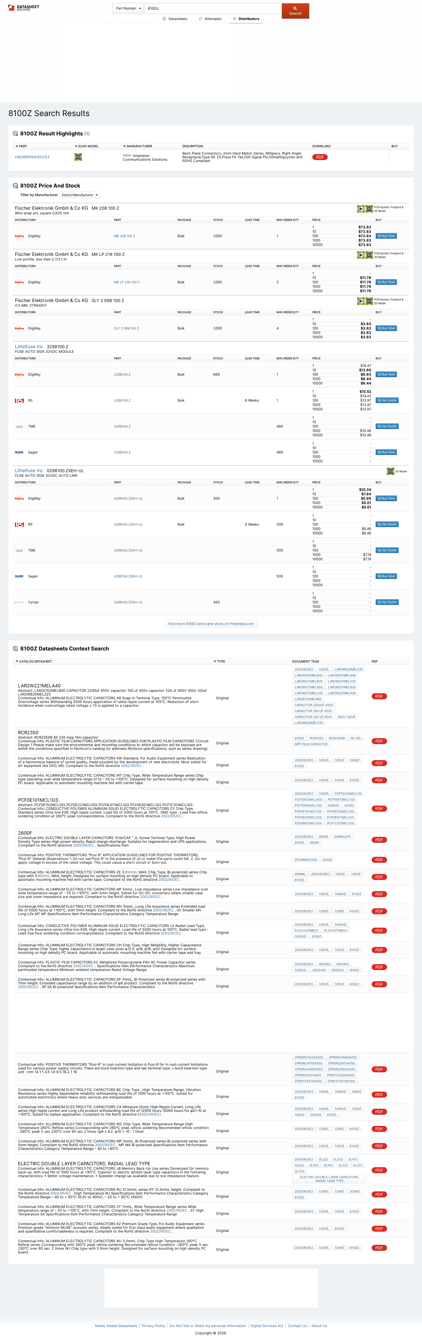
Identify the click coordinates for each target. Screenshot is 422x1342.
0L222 (323, 1159)
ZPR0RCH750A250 (308, 1063)
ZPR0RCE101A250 (308, 1075)
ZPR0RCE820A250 (341, 1069)
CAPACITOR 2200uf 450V (314, 705)
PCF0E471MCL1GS (340, 817)
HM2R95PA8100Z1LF (32, 157)
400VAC (325, 964)
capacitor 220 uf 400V (313, 717)
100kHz (333, 805)
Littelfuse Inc (30, 346)
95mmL (131, 872)
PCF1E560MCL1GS (308, 805)
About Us (319, 1326)
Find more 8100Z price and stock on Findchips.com (211, 623)
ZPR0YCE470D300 (341, 1081)
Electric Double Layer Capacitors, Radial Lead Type (329, 1179)
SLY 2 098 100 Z (126, 328)
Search (295, 13)
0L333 (299, 1171)
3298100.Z (122, 374)
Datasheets (177, 18)
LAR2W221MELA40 (342, 675)
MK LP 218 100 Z (127, 282)
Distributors (248, 18)
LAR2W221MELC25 (342, 681)
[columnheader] (42, 146)
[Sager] (21, 452)
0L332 (338, 1159)
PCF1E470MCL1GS (341, 799)
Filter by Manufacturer (39, 195)
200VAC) (342, 964)
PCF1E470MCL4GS (308, 799)
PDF (320, 157)
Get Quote (389, 400)
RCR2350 (317, 738)
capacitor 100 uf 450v (313, 711)
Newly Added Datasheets (116, 1326)
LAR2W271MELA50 (309, 687)
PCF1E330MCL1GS (348, 793)
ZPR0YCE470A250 (308, 1081)
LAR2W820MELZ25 (349, 669)
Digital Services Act (267, 1326)
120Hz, (324, 669)
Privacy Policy (153, 1326)
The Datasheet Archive (23, 8)
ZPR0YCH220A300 (341, 1075)
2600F (323, 836)
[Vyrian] (21, 602)
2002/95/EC (132, 765)
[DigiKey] (21, 236)
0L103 (313, 1165)
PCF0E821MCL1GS (308, 823)
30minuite (342, 836)
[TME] (21, 426)
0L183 (328, 1165)
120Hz (339, 760)
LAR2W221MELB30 (308, 681)
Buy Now (388, 236)
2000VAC (319, 970)
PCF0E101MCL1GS (308, 811)
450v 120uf (347, 717)
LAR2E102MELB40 (308, 699)
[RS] (21, 400)
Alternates (213, 18)
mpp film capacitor (311, 744)
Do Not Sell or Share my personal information (208, 1326)
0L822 (299, 1165)
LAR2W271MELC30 (309, 693)
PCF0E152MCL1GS (340, 811)
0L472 (353, 1159)
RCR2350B (337, 738)
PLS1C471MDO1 (335, 930)
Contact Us (297, 1326)
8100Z (299, 738)
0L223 (343, 1165)
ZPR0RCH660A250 (343, 1057)
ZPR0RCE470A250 (341, 1063)
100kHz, (341, 924)
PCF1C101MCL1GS (340, 823)
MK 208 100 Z (124, 236)
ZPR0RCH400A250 (309, 1069)
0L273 (357, 1165)
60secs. (338, 970)
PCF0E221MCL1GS (308, 817)
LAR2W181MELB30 (308, 675)
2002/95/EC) (304, 669)
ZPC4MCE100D (306, 859)
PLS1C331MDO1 (306, 930)
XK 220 (355, 738)
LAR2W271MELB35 (342, 687)
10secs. (301, 970)
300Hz (355, 1191)
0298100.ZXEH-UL (128, 498)
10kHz (354, 760)
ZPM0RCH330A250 (309, 1057)
